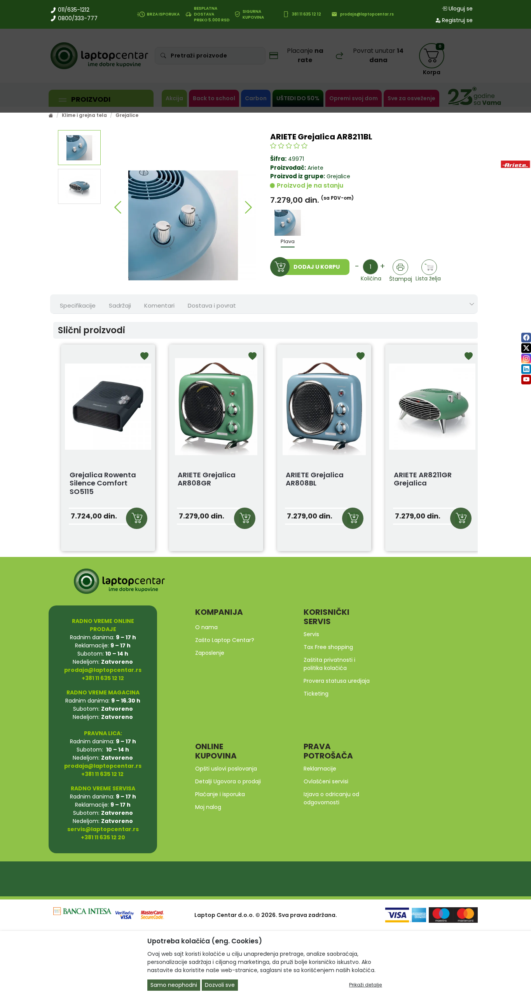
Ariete (315, 168)
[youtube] (526, 379)
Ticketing (316, 694)
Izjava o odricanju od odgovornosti (331, 798)
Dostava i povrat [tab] (212, 305)
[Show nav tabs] (472, 304)
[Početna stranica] (51, 115)
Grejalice (126, 115)
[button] (118, 207)
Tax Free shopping (328, 647)
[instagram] (526, 359)
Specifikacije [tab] (78, 305)
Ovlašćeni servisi (326, 781)
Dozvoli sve (220, 985)
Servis (311, 634)
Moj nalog (208, 807)
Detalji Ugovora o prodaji (228, 781)
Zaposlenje (209, 653)
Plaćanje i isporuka (220, 794)
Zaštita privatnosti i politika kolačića (329, 664)
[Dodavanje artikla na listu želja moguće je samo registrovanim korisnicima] (429, 267)
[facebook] (526, 338)
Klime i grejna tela (84, 115)
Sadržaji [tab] (120, 305)
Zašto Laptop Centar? (224, 640)
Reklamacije (320, 768)
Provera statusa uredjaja (337, 681)
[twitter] (526, 348)
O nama (206, 627)
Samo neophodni (173, 985)
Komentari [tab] (159, 305)
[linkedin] (526, 369)
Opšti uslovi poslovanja (226, 768)
